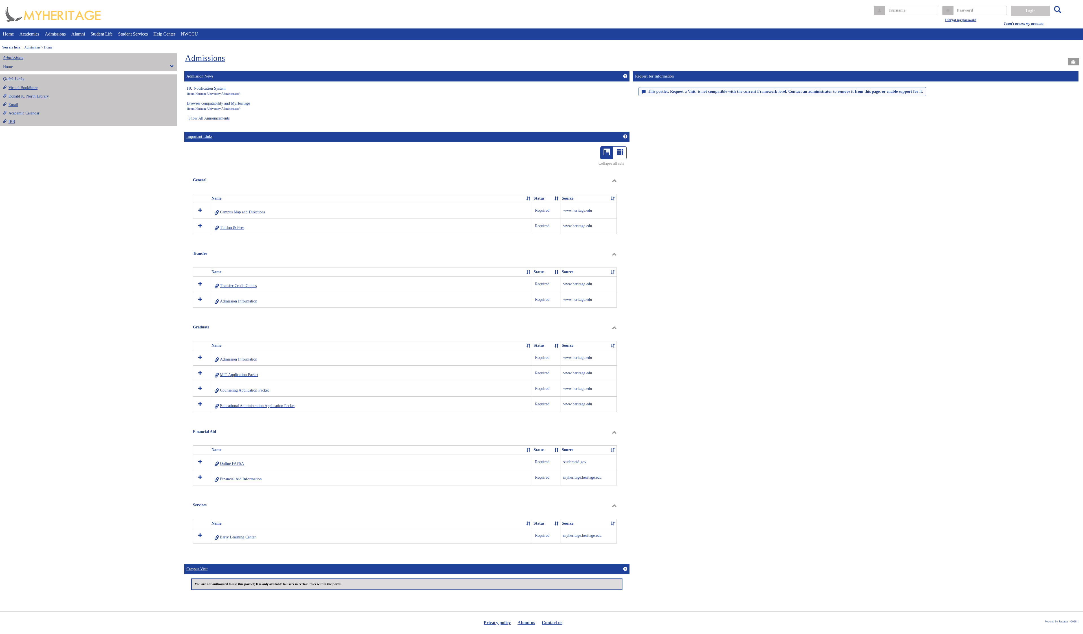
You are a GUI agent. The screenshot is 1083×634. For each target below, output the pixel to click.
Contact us (552, 622)
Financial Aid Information (241, 479)
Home (8, 34)
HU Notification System (206, 88)
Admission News (199, 76)
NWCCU (189, 34)
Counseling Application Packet (244, 390)
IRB (11, 122)
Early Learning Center (238, 537)
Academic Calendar (23, 113)
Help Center (164, 34)
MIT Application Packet (239, 375)
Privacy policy (497, 622)
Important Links (199, 136)
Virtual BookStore (23, 88)
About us (526, 622)
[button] (528, 198)
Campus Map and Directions (242, 212)
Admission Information (238, 301)
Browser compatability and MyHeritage (218, 103)
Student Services (133, 34)
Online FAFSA (232, 463)
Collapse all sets (611, 163)
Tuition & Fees (232, 228)
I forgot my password (960, 20)
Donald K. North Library (28, 96)
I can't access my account (1024, 23)
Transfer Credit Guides (238, 286)
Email (13, 105)
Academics (29, 34)
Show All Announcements (209, 118)
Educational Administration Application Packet (257, 406)
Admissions (55, 34)
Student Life (102, 34)
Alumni (78, 34)
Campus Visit (197, 569)
